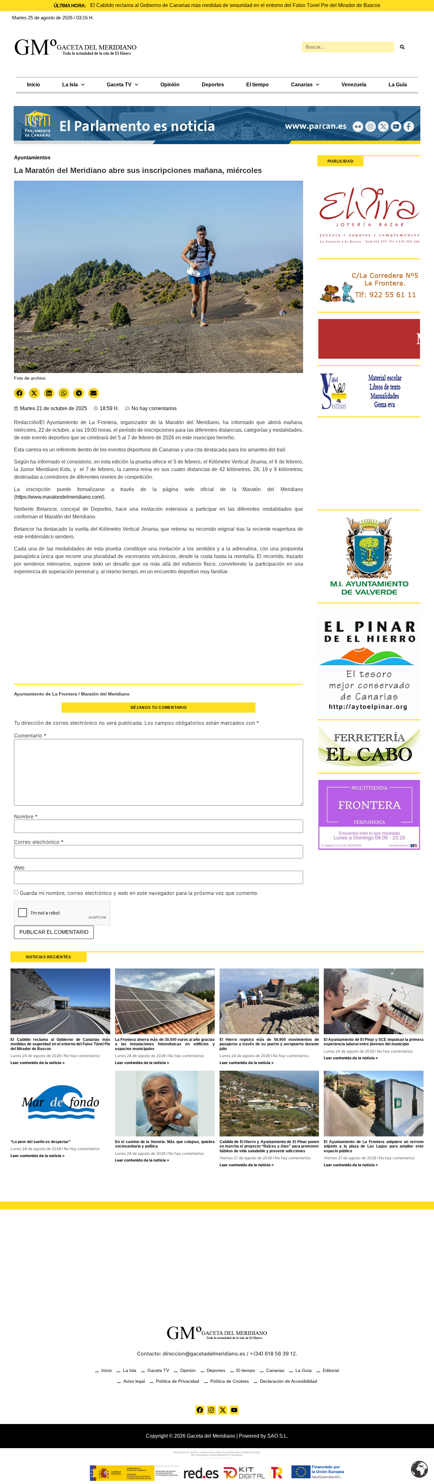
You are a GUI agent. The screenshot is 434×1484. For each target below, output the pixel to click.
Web (19, 867)
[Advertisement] (158, 632)
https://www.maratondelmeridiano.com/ (59, 497)
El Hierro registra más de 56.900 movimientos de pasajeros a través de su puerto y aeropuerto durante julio (269, 1044)
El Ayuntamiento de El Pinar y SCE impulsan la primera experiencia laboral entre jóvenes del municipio (374, 1041)
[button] (19, 393)
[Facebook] (199, 1410)
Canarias (302, 84)
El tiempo (257, 84)
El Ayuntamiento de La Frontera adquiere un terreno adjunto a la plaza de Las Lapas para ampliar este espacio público (374, 1146)
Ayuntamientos (32, 157)
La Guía (398, 84)
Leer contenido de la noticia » (37, 1062)
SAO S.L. (277, 1436)
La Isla (70, 84)
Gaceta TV (119, 84)
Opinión (170, 84)
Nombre (25, 816)
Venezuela (354, 84)
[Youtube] (234, 1410)
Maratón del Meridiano (105, 693)
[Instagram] (211, 1410)
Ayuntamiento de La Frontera (45, 693)
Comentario (30, 735)
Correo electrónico (39, 841)
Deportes (213, 84)
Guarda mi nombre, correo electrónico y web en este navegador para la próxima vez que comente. (139, 892)
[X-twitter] (222, 1410)
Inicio (33, 84)
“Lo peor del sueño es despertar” (40, 1142)
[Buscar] (402, 47)
